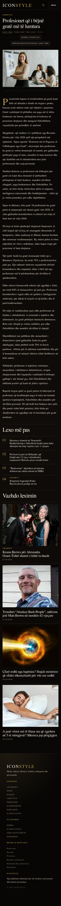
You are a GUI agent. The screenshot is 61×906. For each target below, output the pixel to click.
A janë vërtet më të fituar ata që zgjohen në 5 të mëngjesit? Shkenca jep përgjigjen (30, 733)
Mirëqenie (12, 802)
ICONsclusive (14, 813)
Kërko (10, 825)
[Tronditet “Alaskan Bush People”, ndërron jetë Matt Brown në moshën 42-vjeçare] (30, 586)
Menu (53, 5)
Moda (10, 791)
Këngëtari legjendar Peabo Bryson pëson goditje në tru (23, 482)
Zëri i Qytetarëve (16, 833)
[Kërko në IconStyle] (43, 5)
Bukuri (10, 794)
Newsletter (11, 867)
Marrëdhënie (14, 806)
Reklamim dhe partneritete (18, 863)
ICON (17, 5)
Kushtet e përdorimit (15, 860)
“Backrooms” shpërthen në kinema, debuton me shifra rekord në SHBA (27, 470)
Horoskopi (12, 809)
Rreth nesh (11, 848)
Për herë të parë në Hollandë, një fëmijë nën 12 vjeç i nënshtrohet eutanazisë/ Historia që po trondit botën (29, 457)
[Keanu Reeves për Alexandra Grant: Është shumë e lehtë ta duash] (30, 525)
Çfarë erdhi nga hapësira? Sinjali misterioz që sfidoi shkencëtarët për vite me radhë (30, 673)
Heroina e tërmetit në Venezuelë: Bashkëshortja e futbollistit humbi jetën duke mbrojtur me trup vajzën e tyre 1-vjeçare (32, 443)
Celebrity (12, 787)
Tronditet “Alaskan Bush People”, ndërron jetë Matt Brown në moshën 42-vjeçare (30, 613)
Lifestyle (12, 798)
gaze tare (8, 32)
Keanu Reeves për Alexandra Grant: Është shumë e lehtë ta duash (26, 554)
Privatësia (11, 856)
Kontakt (10, 852)
